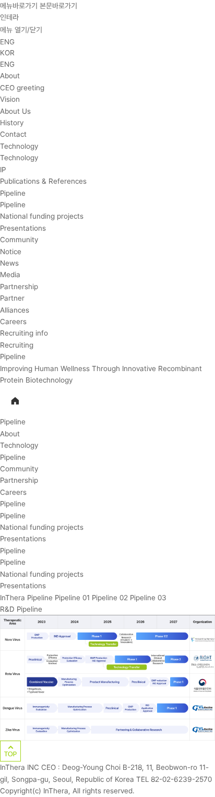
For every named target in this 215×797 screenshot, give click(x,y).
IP (3, 169)
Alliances (14, 310)
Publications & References (43, 181)
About (10, 76)
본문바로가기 (58, 6)
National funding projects (41, 216)
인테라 (9, 17)
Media (10, 274)
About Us (15, 111)
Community (19, 239)
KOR (7, 53)
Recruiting (16, 345)
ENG (7, 42)
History (11, 122)
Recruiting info (24, 333)
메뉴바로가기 (19, 6)
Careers (13, 321)
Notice (10, 251)
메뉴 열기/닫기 (21, 30)
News (9, 263)
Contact (13, 134)
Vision (10, 99)
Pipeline (13, 193)
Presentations (23, 228)
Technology (19, 146)
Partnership (19, 286)
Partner (12, 298)
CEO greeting (22, 88)
